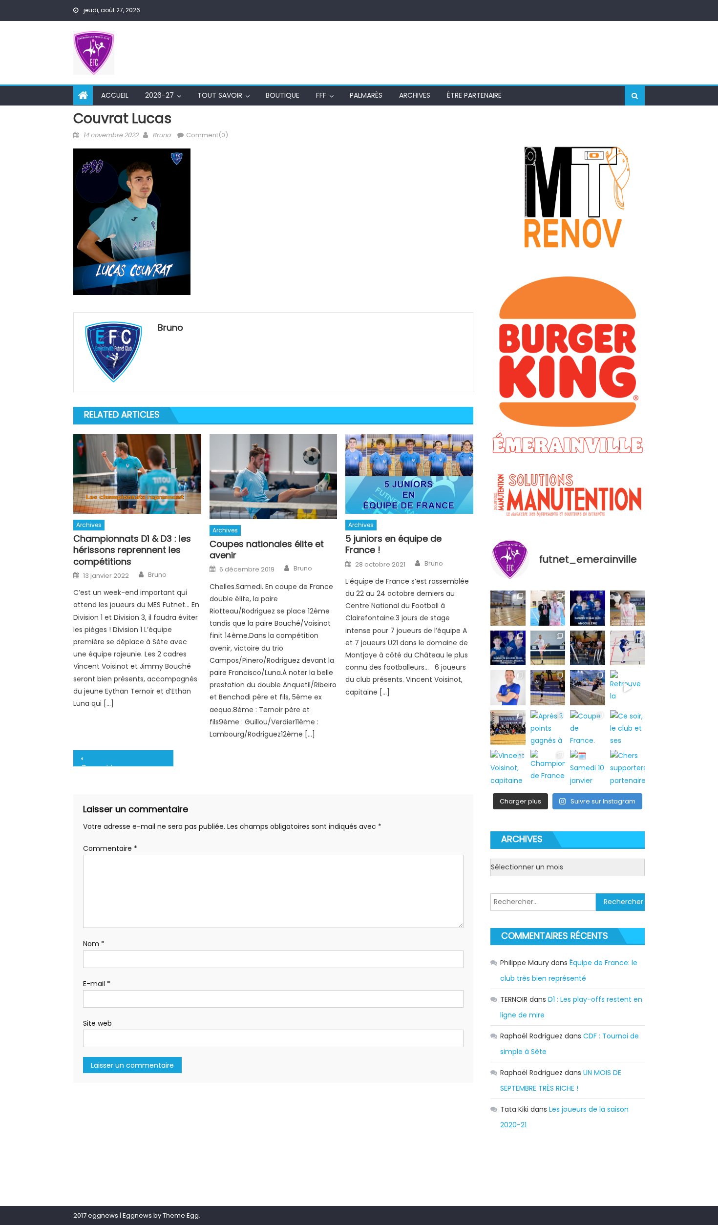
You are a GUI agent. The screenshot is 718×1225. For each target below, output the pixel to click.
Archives (414, 95)
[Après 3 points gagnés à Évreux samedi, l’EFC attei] (547, 727)
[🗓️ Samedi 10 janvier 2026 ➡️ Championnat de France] (587, 767)
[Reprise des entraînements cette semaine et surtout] (507, 608)
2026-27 (159, 95)
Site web (97, 1023)
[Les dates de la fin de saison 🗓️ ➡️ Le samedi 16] (507, 648)
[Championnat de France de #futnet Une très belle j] (547, 767)
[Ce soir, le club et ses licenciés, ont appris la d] (627, 727)
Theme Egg (181, 1215)
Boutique (282, 95)
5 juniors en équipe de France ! (393, 544)
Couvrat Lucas (105, 764)
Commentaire (110, 848)
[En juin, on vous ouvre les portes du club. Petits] (627, 608)
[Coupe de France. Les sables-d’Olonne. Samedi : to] (587, 727)
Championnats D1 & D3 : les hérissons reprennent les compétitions (132, 550)
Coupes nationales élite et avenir (267, 549)
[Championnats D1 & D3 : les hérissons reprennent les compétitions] (137, 474)
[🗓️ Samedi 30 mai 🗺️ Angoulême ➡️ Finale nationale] (587, 608)
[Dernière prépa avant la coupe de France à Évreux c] (547, 687)
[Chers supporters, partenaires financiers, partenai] (627, 767)
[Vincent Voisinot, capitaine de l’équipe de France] (507, 767)
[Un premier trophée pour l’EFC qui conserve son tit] (587, 687)
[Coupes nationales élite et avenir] (274, 476)
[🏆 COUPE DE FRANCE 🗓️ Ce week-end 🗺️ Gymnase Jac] (587, 648)
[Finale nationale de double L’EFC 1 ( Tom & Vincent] (547, 608)
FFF (321, 95)
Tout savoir (219, 95)
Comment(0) (207, 135)
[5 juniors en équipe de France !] (409, 474)
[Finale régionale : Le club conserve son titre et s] (627, 648)
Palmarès (366, 95)
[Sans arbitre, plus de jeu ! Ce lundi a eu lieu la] (507, 727)
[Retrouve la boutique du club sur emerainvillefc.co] (627, 687)
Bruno (161, 135)
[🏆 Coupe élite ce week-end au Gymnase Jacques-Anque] (547, 648)
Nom (94, 944)
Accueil (114, 95)
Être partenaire (474, 95)
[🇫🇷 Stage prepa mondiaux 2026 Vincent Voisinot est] (507, 687)
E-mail (96, 984)
